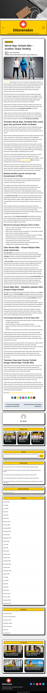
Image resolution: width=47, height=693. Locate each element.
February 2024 (6, 593)
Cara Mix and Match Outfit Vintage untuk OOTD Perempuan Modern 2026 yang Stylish (33, 655)
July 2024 (5, 577)
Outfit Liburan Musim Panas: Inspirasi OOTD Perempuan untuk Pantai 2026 (21, 478)
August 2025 (6, 541)
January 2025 (6, 557)
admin (11, 52)
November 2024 (7, 564)
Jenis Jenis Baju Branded (9, 616)
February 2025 (6, 554)
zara (36, 54)
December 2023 (7, 600)
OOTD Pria (5, 629)
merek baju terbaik (25, 160)
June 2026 (6, 508)
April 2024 (5, 587)
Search (23, 452)
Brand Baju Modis (7, 613)
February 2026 (6, 521)
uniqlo (33, 54)
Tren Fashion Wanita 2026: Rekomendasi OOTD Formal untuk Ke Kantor (20, 474)
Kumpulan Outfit (8, 41)
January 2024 (6, 596)
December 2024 (7, 560)
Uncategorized (6, 633)
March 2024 (6, 590)
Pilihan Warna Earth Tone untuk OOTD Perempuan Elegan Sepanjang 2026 (20, 467)
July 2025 (5, 544)
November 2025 (7, 531)
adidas (8, 54)
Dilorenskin (23, 30)
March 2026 (6, 518)
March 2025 (6, 551)
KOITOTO (28, 692)
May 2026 (5, 511)
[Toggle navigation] (3, 27)
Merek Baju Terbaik (7, 623)
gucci (12, 54)
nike (25, 54)
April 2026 (5, 515)
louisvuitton (20, 54)
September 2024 (7, 570)
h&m (15, 54)
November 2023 (7, 603)
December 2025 (7, 528)
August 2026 (6, 502)
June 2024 (6, 580)
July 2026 (5, 505)
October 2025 (6, 534)
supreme (28, 54)
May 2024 (5, 583)
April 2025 (5, 547)
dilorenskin (6, 82)
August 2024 (6, 574)
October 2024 (6, 567)
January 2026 (6, 524)
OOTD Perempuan (7, 626)
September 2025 (7, 538)
